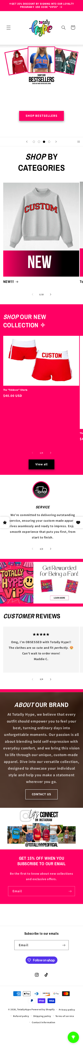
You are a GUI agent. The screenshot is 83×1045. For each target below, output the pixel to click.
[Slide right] (50, 294)
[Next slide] (56, 141)
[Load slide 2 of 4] (39, 141)
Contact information (43, 1022)
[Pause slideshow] (78, 141)
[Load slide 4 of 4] (49, 141)
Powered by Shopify (43, 1009)
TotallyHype (24, 1009)
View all (41, 464)
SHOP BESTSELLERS (42, 116)
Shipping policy (42, 1016)
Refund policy (21, 1016)
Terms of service (64, 1016)
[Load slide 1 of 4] (33, 141)
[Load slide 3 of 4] (44, 141)
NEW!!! (8, 281)
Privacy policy (67, 1009)
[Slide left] (32, 294)
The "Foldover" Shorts (15, 390)
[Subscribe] (70, 891)
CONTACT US (41, 794)
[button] (8, 27)
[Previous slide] (27, 141)
